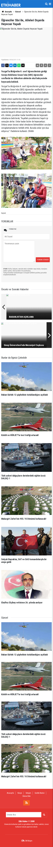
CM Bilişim (28, 841)
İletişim (28, 793)
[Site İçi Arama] (46, 4)
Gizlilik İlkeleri (40, 793)
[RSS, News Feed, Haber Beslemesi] (26, 802)
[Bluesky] (11, 65)
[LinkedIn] (15, 65)
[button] (41, 65)
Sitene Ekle (26, 796)
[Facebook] (3, 65)
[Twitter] (7, 65)
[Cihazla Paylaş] (23, 65)
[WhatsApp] (19, 65)
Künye (20, 793)
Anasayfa (8, 12)
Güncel (18, 12)
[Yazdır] (37, 65)
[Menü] (50, 4)
